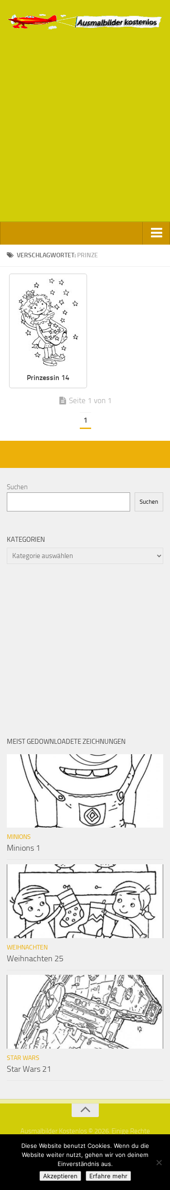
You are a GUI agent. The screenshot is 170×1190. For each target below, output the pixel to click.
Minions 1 (23, 848)
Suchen (17, 487)
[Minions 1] (85, 791)
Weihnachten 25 (35, 959)
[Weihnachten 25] (85, 901)
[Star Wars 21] (85, 1012)
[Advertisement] (85, 132)
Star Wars (23, 1058)
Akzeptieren (60, 1176)
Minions (19, 837)
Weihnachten (27, 947)
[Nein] (158, 1162)
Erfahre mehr (108, 1176)
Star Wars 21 (29, 1069)
